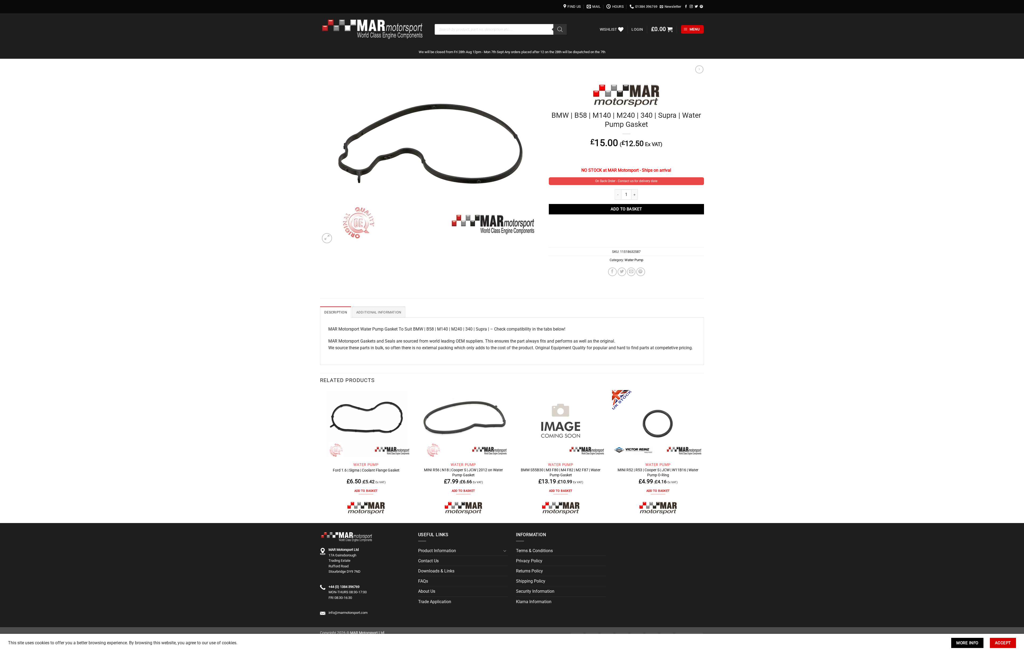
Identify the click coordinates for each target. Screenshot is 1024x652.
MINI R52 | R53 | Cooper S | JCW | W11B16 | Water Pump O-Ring (658, 472)
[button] (670, 6)
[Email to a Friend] (631, 272)
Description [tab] (335, 312)
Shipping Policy (530, 581)
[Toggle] (505, 551)
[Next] (704, 456)
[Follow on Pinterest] (701, 6)
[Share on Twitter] (622, 272)
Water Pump (634, 260)
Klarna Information (533, 601)
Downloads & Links (436, 571)
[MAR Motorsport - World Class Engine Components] (373, 29)
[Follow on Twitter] (696, 6)
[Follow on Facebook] (686, 6)
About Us (426, 591)
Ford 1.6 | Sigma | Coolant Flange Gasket (366, 470)
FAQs (423, 581)
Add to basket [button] (366, 491)
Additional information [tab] (378, 312)
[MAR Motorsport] (366, 507)
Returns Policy (529, 571)
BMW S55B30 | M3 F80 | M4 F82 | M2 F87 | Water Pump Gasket (561, 472)
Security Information (535, 591)
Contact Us (428, 560)
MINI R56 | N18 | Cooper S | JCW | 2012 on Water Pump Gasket (463, 472)
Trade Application (434, 601)
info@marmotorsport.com (348, 613)
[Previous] (320, 456)
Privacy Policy (529, 560)
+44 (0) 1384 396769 (344, 587)
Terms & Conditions (534, 550)
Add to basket (626, 209)
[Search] (560, 29)
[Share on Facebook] (612, 272)
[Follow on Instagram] (691, 6)
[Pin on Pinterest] (640, 272)
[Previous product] (699, 69)
